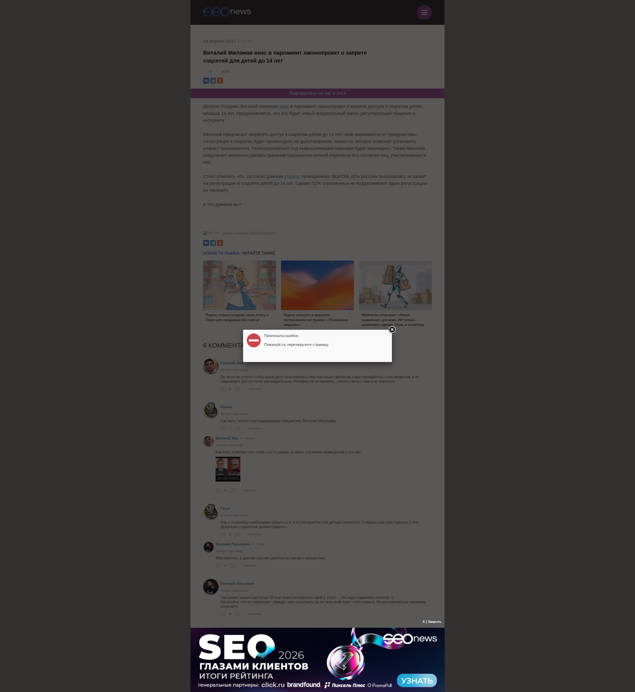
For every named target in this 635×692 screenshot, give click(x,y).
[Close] (391, 329)
